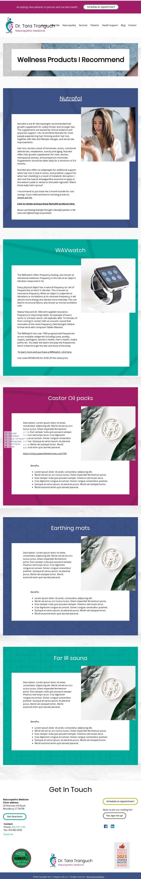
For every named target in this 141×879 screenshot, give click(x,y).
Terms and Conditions (95, 877)
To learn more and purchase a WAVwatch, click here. (44, 351)
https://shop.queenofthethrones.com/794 (45, 453)
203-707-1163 (18, 826)
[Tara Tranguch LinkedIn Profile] (112, 826)
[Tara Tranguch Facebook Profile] (105, 826)
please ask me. (24, 197)
